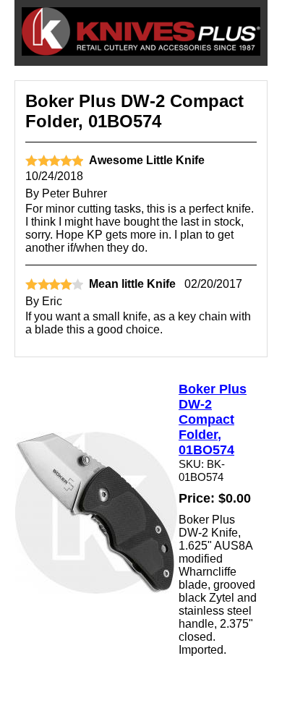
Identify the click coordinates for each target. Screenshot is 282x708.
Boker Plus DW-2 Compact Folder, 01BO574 (213, 419)
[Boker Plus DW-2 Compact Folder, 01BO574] (96, 590)
